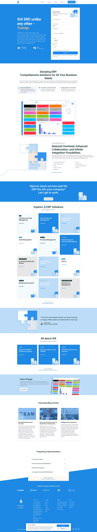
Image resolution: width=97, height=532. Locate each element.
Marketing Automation (37, 518)
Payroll (34, 516)
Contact (46, 505)
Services (46, 507)
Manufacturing (36, 520)
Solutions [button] (42, 2)
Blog (46, 511)
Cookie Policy (71, 505)
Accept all (63, 525)
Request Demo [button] (72, 2)
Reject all (63, 528)
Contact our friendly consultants (48, 479)
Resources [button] (62, 2)
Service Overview (60, 509)
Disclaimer (71, 507)
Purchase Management (37, 509)
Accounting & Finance (37, 514)
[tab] (27, 90)
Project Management (37, 505)
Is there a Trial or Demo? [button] (37, 459)
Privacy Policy (59, 55)
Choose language (20, 505)
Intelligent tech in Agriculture (69, 422)
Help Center (47, 509)
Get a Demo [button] (23, 389)
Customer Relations (36, 502)
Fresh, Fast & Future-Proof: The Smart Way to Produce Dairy (48, 423)
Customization (60, 507)
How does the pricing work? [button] (38, 467)
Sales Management (36, 507)
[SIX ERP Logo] (18, 2)
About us (46, 502)
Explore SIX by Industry (57, 172)
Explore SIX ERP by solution (48, 303)
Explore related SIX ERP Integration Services (48, 370)
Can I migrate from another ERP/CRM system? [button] (42, 472)
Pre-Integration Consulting (62, 502)
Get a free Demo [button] (48, 199)
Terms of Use (71, 502)
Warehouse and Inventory (37, 511)
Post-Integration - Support (62, 505)
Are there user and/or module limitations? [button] (41, 463)
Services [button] (55, 2)
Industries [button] (49, 2)
